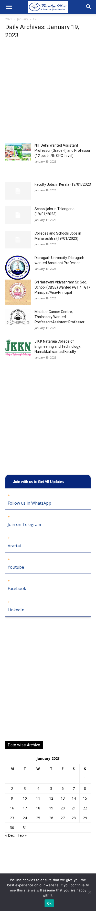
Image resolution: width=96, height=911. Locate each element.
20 (63, 808)
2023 (8, 19)
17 (25, 808)
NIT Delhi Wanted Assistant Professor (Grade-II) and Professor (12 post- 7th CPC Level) (62, 150)
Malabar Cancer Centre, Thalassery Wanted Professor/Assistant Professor (59, 317)
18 (38, 808)
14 (74, 798)
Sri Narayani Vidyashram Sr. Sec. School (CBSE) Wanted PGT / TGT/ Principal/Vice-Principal (62, 287)
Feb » (22, 835)
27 (63, 817)
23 (12, 817)
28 (74, 817)
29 (85, 817)
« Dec (10, 835)
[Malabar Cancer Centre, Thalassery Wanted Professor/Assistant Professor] (18, 317)
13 (63, 798)
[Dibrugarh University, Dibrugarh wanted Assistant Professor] (18, 268)
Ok (49, 903)
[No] (89, 892)
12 (51, 798)
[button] (9, 7)
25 (38, 817)
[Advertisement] (48, 92)
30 (12, 827)
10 (25, 798)
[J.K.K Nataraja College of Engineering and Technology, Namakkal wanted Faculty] (18, 347)
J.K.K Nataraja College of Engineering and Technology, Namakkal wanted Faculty (58, 346)
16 (12, 808)
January (22, 19)
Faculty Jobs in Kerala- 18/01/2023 (63, 184)
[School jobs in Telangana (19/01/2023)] (18, 215)
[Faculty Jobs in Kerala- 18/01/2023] (18, 191)
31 (25, 827)
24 (25, 817)
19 (51, 808)
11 (38, 798)
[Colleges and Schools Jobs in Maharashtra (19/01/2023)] (18, 239)
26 (51, 817)
